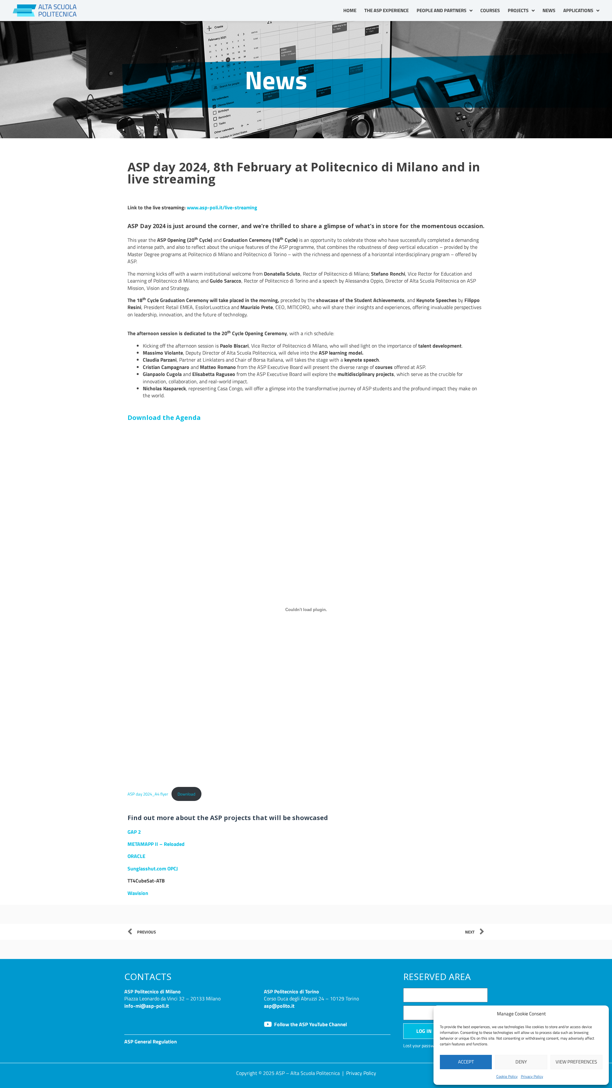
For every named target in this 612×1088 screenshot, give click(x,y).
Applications (578, 10)
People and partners (441, 10)
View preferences (576, 1061)
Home (349, 10)
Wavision (137, 893)
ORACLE (136, 856)
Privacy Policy (532, 1076)
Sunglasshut (141, 868)
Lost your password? (422, 1045)
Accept (466, 1061)
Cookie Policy (507, 1076)
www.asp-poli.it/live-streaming (222, 207)
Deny (521, 1061)
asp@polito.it (279, 1006)
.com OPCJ (167, 868)
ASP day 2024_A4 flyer (147, 794)
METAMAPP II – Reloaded (156, 844)
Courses (490, 10)
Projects (518, 10)
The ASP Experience (386, 10)
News (549, 10)
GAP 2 (134, 832)
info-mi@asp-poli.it (146, 1006)
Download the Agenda (164, 417)
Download (186, 794)
